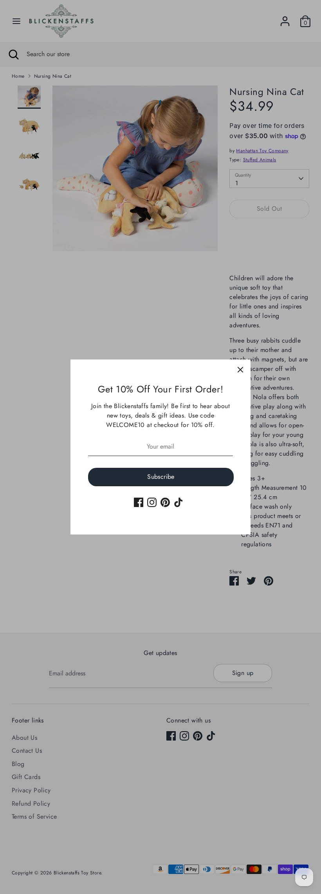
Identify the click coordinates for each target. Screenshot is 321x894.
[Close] (240, 369)
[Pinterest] (165, 502)
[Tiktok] (178, 502)
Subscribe (161, 476)
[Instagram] (152, 502)
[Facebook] (138, 502)
